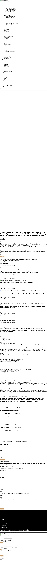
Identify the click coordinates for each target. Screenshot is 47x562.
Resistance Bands (7, 48)
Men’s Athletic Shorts (9, 21)
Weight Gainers (6, 58)
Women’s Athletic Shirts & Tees (11, 12)
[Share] (1, 558)
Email (1, 491)
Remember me (4, 548)
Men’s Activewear (7, 15)
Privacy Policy (4, 523)
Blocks (5, 73)
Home (3, 516)
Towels (5, 78)
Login (1, 549)
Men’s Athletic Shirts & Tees (11, 19)
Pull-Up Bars (6, 45)
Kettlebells (6, 65)
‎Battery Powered (18, 421)
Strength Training (5, 39)
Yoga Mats (5, 79)
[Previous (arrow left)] (0, 559)
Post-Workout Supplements (9, 55)
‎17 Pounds (16, 430)
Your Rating (2, 470)
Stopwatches (6, 38)
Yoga (3, 72)
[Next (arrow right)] (1, 559)
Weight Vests (6, 70)
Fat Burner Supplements (8, 52)
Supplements (4, 50)
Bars (4, 60)
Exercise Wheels (7, 43)
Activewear (4, 5)
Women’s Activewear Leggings (11, 8)
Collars (5, 63)
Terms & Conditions (5, 524)
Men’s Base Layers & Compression (12, 23)
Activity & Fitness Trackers (8, 36)
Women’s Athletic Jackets (10, 11)
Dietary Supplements (7, 83)
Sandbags (5, 77)
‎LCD (15, 424)
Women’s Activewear (7, 7)
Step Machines (6, 31)
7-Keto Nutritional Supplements (9, 51)
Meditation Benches (7, 76)
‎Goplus (16, 433)
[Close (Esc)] (0, 558)
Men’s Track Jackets (9, 24)
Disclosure (4, 525)
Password (5, 540)
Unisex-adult (17, 435)
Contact (3, 519)
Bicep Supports (6, 62)
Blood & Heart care (7, 81)
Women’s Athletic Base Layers (11, 9)
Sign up (1, 542)
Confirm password (3, 541)
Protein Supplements (7, 57)
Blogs (3, 86)
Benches (5, 41)
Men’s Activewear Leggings (10, 16)
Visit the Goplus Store (18, 404)
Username (2, 538)
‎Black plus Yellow (18, 407)
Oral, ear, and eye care (8, 85)
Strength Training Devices (8, 49)
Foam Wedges (6, 74)
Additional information (6, 339)
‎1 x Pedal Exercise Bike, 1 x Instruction (21, 441)
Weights (3, 59)
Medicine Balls (6, 66)
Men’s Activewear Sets (10, 17)
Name (1, 489)
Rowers (5, 30)
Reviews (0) (4, 340)
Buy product (2, 256)
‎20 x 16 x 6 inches (18, 427)
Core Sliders (6, 42)
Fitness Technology (5, 35)
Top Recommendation (6, 80)
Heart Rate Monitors (7, 37)
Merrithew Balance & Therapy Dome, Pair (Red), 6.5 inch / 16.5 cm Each (16, 282)
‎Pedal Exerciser (17, 413)
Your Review (2, 477)
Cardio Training (4, 25)
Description (4, 338)
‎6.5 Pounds (17, 416)
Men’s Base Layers (9, 22)
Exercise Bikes (6, 28)
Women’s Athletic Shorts (10, 14)
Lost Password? (15, 547)
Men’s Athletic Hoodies (10, 18)
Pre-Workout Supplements (8, 56)
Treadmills (5, 32)
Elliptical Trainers (7, 27)
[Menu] (0, 88)
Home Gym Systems (7, 44)
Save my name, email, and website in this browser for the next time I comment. (15, 493)
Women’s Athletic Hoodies (10, 10)
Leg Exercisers (6, 29)
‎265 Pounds (17, 410)
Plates (5, 67)
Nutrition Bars (6, 53)
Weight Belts (6, 69)
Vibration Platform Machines (9, 33)
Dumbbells (6, 64)
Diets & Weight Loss (7, 84)
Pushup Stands (6, 46)
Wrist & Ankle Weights (8, 71)
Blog (2, 518)
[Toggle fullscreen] (2, 558)
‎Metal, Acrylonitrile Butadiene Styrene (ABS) (23, 419)
